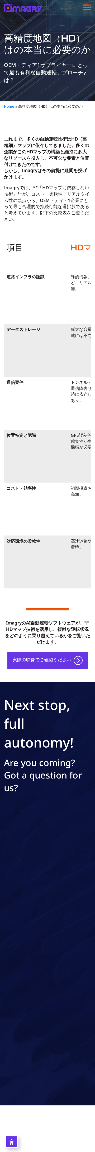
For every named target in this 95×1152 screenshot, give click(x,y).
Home (9, 106)
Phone (10, 884)
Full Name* (15, 836)
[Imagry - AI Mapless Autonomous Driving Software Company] (23, 7)
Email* (10, 860)
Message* (13, 908)
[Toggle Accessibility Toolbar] (11, 1141)
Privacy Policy (17, 972)
